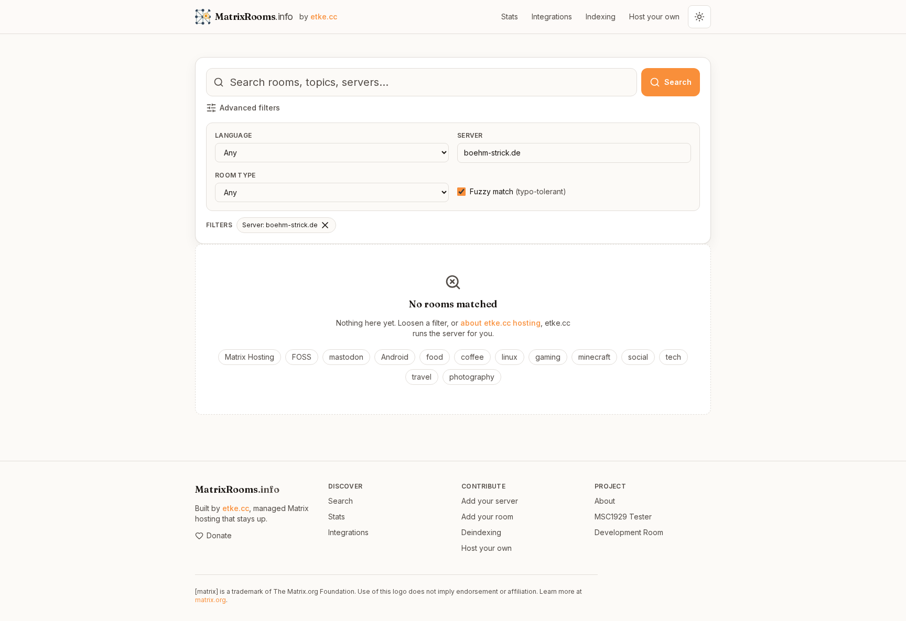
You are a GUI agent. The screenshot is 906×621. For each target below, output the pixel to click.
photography (471, 376)
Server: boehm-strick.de (280, 225)
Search (340, 500)
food (434, 356)
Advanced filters (250, 107)
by (318, 16)
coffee (472, 356)
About (605, 500)
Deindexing (481, 532)
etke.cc (235, 508)
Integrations (552, 16)
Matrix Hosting (249, 356)
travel (422, 376)
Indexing (601, 16)
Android (394, 356)
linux (509, 356)
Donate (219, 535)
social (638, 356)
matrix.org (210, 600)
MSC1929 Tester (623, 516)
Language (233, 135)
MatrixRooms (237, 489)
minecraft (594, 356)
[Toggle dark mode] (699, 16)
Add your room (487, 516)
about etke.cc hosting (500, 322)
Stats (509, 16)
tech (673, 356)
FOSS (301, 356)
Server (470, 135)
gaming (547, 356)
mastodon (346, 356)
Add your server (489, 500)
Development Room (629, 532)
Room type (235, 175)
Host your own (654, 16)
